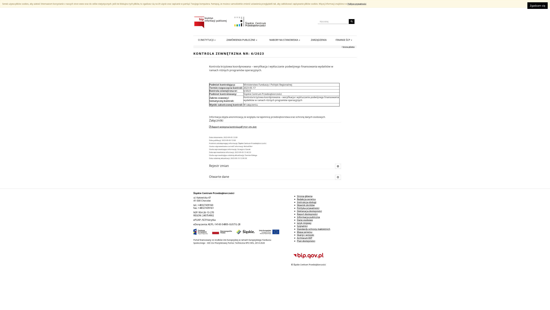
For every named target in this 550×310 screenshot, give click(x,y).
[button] (338, 177)
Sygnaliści (302, 226)
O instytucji (206, 39)
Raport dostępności (307, 214)
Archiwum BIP (304, 238)
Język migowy (304, 223)
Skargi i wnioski (305, 235)
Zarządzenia (319, 39)
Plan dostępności (306, 241)
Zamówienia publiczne (241, 39)
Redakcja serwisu (306, 199)
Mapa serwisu (304, 232)
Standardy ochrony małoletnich (313, 229)
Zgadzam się (537, 5)
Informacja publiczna (308, 217)
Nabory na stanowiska (284, 39)
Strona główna (348, 47)
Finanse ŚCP (343, 39)
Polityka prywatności (308, 208)
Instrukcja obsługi (306, 202)
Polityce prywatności (356, 3)
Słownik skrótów (306, 205)
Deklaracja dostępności (309, 211)
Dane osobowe (305, 220)
